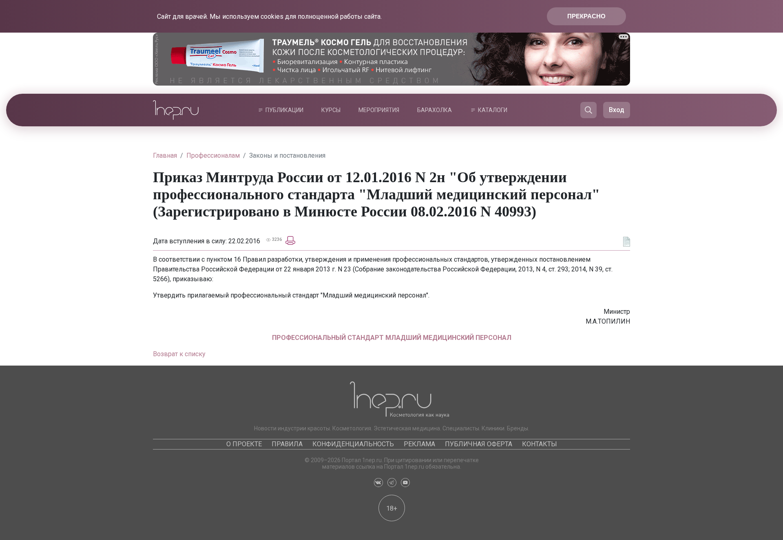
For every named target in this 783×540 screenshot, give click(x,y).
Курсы (331, 110)
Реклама (419, 444)
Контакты (539, 444)
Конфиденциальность (353, 444)
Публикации (284, 110)
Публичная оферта (478, 444)
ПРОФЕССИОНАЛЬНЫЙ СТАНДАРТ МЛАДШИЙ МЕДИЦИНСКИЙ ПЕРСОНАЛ (391, 338)
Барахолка (434, 110)
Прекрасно (586, 16)
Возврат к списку (179, 354)
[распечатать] (290, 240)
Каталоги (492, 110)
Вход (616, 110)
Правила (287, 444)
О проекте (244, 444)
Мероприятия (378, 110)
